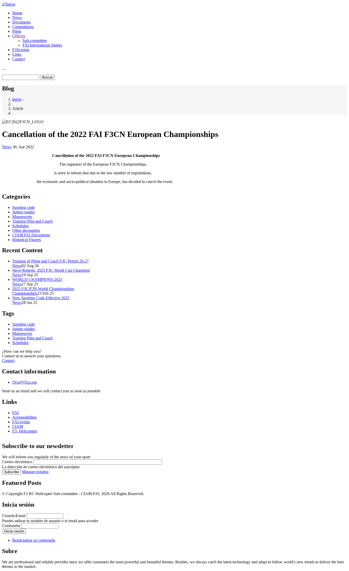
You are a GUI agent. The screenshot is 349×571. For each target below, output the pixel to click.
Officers (18, 36)
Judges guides (23, 212)
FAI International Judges (42, 45)
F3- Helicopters (24, 431)
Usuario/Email (13, 515)
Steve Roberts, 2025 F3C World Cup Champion (51, 270)
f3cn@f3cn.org (24, 382)
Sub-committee (34, 40)
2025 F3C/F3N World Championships (43, 289)
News (17, 17)
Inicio (16, 99)
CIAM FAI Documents (31, 235)
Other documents (26, 230)
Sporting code (23, 207)
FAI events (21, 422)
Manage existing (35, 472)
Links (16, 54)
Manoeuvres (22, 216)
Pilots (16, 31)
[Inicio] (8, 4)
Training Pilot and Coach (32, 221)
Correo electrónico (17, 462)
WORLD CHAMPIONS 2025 (37, 279)
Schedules (20, 226)
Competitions (23, 27)
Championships (24, 293)
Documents (21, 22)
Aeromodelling (24, 417)
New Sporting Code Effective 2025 (40, 298)
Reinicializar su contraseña (33, 540)
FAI (15, 412)
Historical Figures (26, 239)
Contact (18, 59)
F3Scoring (20, 50)
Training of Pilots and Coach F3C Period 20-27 (50, 261)
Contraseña (11, 525)
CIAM (17, 426)
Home (17, 13)
